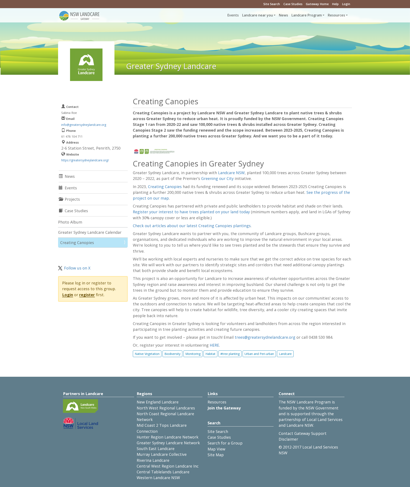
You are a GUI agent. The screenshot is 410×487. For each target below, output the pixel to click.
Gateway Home (317, 4)
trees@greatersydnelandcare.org (265, 337)
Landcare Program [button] (306, 15)
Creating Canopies (165, 186)
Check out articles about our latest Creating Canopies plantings (192, 225)
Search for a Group (225, 443)
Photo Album (70, 222)
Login (346, 4)
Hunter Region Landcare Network (167, 437)
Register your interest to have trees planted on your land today (191, 211)
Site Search (271, 4)
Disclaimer (288, 439)
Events (233, 15)
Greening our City (217, 178)
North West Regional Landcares (166, 407)
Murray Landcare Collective (162, 454)
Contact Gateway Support (303, 433)
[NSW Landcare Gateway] (79, 15)
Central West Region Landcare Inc (168, 466)
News (283, 15)
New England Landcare (158, 402)
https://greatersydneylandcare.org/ (85, 160)
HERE (214, 345)
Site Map (216, 454)
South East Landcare (155, 448)
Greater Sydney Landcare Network (168, 442)
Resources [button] (336, 15)
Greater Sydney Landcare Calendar (90, 232)
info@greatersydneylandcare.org (83, 125)
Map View (216, 449)
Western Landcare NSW (158, 477)
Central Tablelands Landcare (163, 471)
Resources (217, 402)
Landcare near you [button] (257, 15)
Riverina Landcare (153, 460)
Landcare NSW (231, 172)
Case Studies (292, 4)
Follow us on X (77, 268)
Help (335, 4)
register (87, 294)
